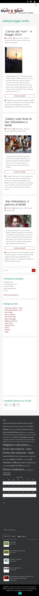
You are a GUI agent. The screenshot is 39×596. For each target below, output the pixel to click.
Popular (6, 536)
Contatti (7, 327)
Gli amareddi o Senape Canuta (17, 550)
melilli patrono (24, 178)
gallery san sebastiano (13, 102)
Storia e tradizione (10, 314)
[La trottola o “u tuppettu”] (6, 561)
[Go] (33, 270)
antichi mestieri (17, 423)
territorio (26, 470)
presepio (32, 441)
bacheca (19, 40)
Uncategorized (14, 42)
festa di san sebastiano (11, 254)
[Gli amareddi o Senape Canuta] (6, 552)
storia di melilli (26, 466)
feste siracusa (16, 178)
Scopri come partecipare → (11, 295)
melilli (4, 437)
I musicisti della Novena (15, 568)
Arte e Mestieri (9, 312)
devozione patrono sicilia (13, 252)
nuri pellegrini (15, 180)
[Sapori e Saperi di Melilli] (17, 11)
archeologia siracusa (23, 426)
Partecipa (7, 329)
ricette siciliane (8, 456)
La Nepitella (13, 542)
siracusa (18, 261)
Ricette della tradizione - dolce (17, 449)
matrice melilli (33, 434)
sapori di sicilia (16, 466)
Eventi (24, 40)
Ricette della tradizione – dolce (13, 310)
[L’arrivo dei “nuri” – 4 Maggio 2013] (19, 60)
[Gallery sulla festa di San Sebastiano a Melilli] (19, 144)
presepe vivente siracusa (24, 441)
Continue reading (19, 96)
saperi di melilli (20, 107)
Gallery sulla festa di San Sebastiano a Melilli (18, 122)
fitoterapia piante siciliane (12, 434)
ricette (30, 445)
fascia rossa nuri (16, 176)
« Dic (4, 503)
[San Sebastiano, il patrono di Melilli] (19, 221)
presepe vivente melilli (13, 441)
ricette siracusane (20, 456)
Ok (20, 593)
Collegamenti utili (9, 325)
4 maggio (9, 176)
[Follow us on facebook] (27, 2)
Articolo (15, 40)
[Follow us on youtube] (34, 2)
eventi (20, 432)
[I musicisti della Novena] (6, 570)
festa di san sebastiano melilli (25, 254)
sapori (8, 466)
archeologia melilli (12, 426)
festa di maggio (25, 176)
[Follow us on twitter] (31, 2)
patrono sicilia (14, 257)
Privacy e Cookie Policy (9, 530)
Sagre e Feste (9, 323)
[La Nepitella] (6, 544)
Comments (23, 536)
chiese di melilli (13, 429)
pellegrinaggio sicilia (10, 107)
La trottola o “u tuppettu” (15, 559)
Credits (7, 332)
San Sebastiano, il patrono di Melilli (17, 203)
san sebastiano (21, 183)
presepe (24, 439)
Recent (13, 536)
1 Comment (29, 208)
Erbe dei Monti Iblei (10, 316)
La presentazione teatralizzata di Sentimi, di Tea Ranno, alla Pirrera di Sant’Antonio (21, 577)
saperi (19, 462)
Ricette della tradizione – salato (13, 308)
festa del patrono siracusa (27, 252)
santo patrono (11, 261)
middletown (7, 257)
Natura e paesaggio (10, 319)
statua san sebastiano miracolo (16, 187)
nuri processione (9, 104)
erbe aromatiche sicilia (25, 429)
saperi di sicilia (28, 107)
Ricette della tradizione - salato (18, 453)
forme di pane (27, 434)
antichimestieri (7, 423)
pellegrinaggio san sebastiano (21, 104)
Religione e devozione (10, 183)
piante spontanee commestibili (14, 439)
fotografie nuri (26, 100)
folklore (21, 434)
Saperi (13, 210)
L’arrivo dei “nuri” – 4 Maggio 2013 (18, 33)
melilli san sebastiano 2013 (27, 102)
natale (11, 437)
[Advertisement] (17, 366)
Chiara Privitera (19, 38)
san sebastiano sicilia (13, 185)
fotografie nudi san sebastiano (14, 100)
